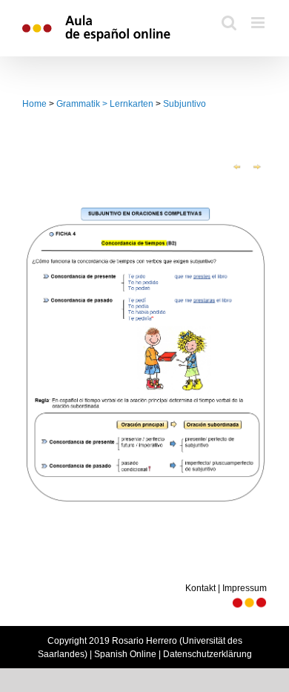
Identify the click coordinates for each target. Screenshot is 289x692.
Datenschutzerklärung (207, 654)
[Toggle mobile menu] (259, 22)
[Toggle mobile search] (229, 22)
